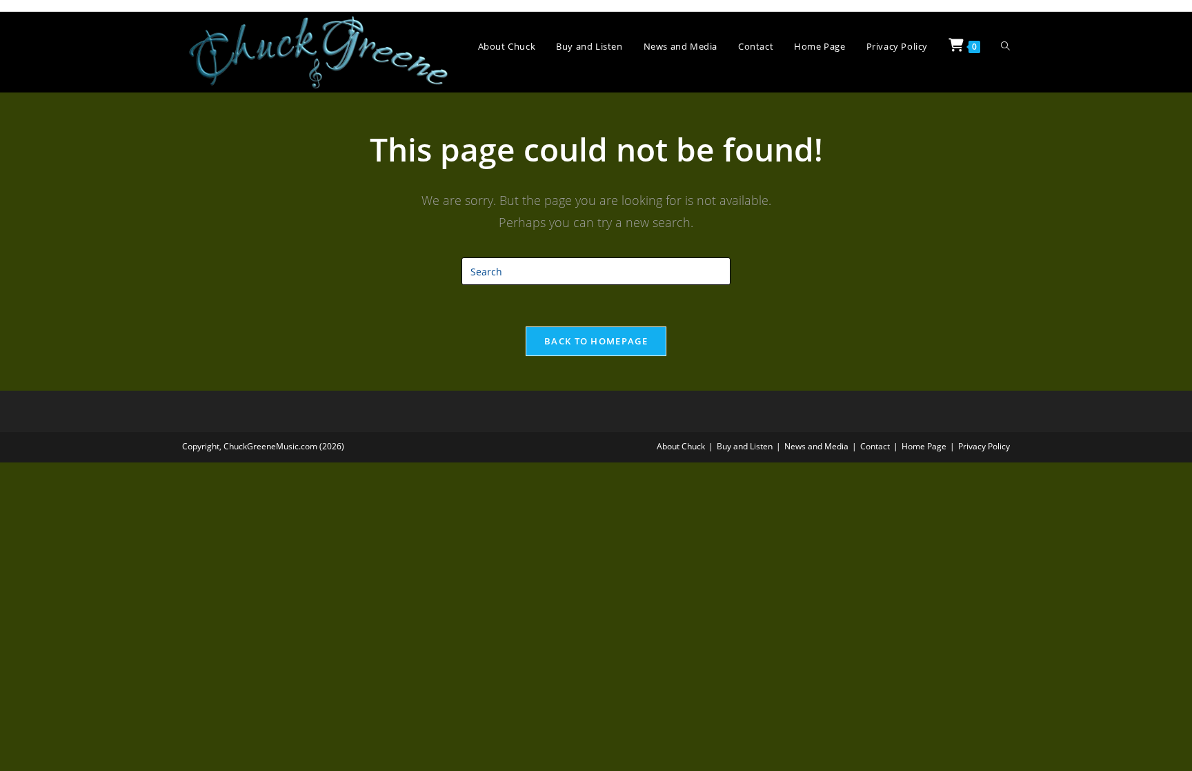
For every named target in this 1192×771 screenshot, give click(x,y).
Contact (875, 446)
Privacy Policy (984, 446)
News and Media (816, 446)
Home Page (924, 446)
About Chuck (681, 446)
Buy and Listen (745, 446)
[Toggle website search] (1005, 46)
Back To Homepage (596, 341)
